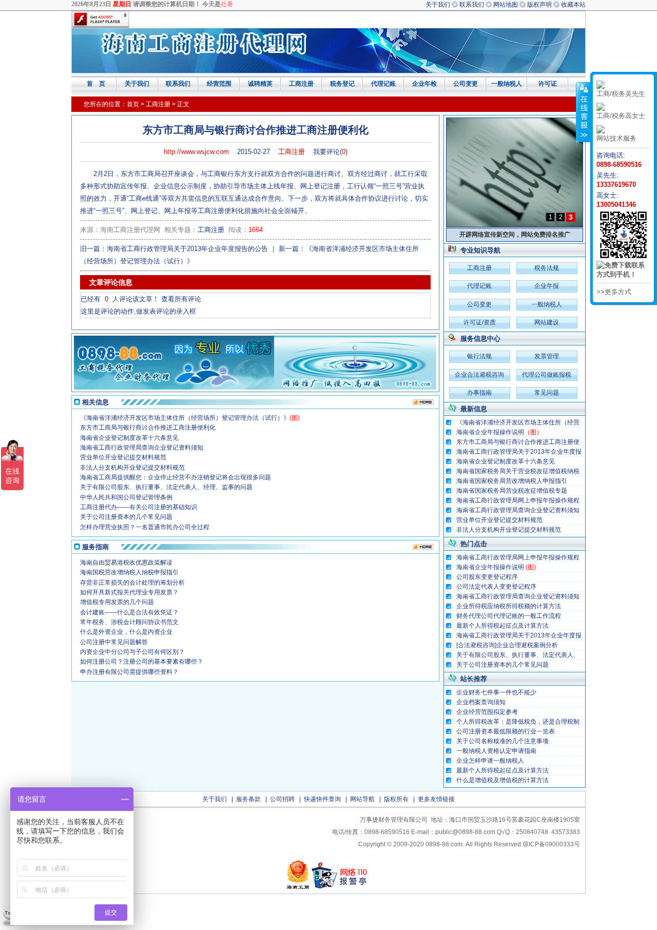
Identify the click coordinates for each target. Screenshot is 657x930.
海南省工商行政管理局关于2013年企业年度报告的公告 (514, 452)
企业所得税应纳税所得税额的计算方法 (508, 606)
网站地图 (505, 4)
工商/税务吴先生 (620, 94)
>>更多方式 (613, 292)
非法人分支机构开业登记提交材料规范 (508, 529)
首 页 (96, 83)
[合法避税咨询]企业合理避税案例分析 (507, 645)
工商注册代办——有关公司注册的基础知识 (138, 507)
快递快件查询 (322, 799)
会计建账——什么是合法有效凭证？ (129, 612)
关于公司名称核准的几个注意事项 (502, 741)
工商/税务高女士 (620, 116)
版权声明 (539, 4)
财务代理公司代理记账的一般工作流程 (508, 615)
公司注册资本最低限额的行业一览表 (505, 731)
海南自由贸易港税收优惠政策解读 (126, 562)
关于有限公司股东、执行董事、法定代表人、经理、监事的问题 (512, 655)
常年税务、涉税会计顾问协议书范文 (129, 622)
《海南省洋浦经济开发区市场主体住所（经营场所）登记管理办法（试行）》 (512, 423)
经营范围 (219, 83)
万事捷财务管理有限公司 (394, 819)
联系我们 (471, 4)
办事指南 (479, 392)
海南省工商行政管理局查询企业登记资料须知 (517, 510)
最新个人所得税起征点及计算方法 (502, 625)
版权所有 (396, 799)
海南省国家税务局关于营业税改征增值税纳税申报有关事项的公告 (512, 472)
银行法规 (479, 356)
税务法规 (546, 268)
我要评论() (330, 152)
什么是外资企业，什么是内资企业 (126, 631)
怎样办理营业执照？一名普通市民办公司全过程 (144, 527)
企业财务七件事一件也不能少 (496, 692)
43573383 (565, 832)
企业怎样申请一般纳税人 (490, 760)
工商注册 (301, 83)
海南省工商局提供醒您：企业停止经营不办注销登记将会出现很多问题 (175, 477)
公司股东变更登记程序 (487, 576)
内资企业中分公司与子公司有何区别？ (132, 651)
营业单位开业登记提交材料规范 (499, 520)
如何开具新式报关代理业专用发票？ (129, 592)
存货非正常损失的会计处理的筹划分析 (132, 582)
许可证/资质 (479, 322)
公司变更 (465, 83)
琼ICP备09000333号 (551, 844)
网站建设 (546, 322)
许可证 (547, 83)
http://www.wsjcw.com (196, 152)
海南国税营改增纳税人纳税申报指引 (129, 572)
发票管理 (546, 356)
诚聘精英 (260, 83)
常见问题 (546, 392)
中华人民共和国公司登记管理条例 (126, 497)
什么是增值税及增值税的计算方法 (502, 780)
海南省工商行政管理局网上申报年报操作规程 (517, 500)
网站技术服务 (616, 138)
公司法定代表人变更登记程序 (496, 586)
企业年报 (546, 285)
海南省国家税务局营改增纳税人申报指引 (511, 481)
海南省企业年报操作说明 (499, 432)
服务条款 (248, 799)
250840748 (532, 832)
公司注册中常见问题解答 (114, 642)
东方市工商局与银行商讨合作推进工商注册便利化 (512, 442)
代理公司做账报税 (546, 374)
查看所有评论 (181, 299)
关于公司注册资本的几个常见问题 (502, 664)
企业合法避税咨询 (479, 374)
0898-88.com (444, 844)
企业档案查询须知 (481, 702)
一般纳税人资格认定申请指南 (496, 750)
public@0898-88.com (465, 832)
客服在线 (583, 112)
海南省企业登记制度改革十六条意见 (505, 461)
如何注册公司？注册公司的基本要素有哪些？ (141, 661)
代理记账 (383, 83)
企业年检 (424, 83)
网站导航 (362, 799)
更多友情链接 (436, 799)
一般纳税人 (506, 83)
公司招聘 (282, 799)
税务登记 (342, 83)
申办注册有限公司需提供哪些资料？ (129, 671)
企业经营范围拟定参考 (487, 711)
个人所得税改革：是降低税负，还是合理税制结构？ (512, 722)
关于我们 (438, 4)
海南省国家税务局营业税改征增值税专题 (511, 490)
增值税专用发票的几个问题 (117, 602)
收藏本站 (573, 4)
